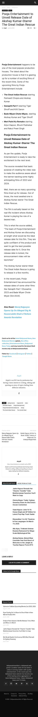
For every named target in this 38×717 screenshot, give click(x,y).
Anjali (5, 28)
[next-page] (6, 550)
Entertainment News (17, 343)
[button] (3, 2)
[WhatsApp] (17, 32)
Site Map (30, 694)
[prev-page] (3, 550)
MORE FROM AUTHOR (24, 483)
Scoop (22, 407)
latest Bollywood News (23, 338)
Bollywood (15, 7)
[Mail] (16, 684)
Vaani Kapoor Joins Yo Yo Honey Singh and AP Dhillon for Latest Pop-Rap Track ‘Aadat (24, 512)
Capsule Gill (20, 403)
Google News (7, 356)
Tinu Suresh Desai (21, 410)
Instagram (21, 354)
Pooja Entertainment (19, 405)
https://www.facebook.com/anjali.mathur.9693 (19, 464)
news (26, 403)
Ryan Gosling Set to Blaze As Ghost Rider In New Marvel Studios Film (18, 613)
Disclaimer (14, 696)
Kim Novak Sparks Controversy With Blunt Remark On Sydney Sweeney (18, 638)
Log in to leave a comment (19, 562)
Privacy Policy (22, 694)
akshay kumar (11, 403)
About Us (6, 694)
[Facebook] (4, 32)
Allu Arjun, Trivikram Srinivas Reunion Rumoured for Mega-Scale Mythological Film (24, 531)
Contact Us (14, 694)
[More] (22, 32)
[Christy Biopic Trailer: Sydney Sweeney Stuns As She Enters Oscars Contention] (7, 502)
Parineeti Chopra (7, 405)
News (8, 7)
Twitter (29, 354)
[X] (8, 32)
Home (3, 7)
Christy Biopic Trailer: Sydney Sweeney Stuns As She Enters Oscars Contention (24, 502)
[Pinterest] (13, 32)
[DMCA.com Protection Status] (19, 714)
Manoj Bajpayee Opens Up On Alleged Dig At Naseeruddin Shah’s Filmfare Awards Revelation (10, 437)
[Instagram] (11, 684)
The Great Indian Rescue (9, 410)
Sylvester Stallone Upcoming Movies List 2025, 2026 (19, 606)
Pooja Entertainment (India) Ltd (11, 407)
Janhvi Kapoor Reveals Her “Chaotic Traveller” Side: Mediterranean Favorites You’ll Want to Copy (19, 630)
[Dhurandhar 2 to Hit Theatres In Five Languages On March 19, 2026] (7, 521)
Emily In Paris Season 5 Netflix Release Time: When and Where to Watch (19, 622)
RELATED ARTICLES (9, 483)
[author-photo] (19, 458)
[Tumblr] (27, 684)
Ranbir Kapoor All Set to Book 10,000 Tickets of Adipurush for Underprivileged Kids (28, 436)
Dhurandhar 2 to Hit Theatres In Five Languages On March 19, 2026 (24, 521)
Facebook (12, 354)
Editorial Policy (23, 696)
